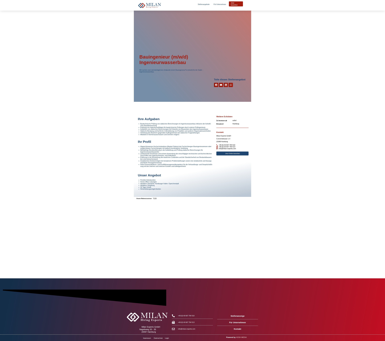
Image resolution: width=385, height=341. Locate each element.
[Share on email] (221, 85)
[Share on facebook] (216, 85)
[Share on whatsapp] (231, 85)
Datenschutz (158, 338)
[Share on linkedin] (226, 85)
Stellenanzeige (238, 316)
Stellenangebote (204, 4)
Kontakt (237, 329)
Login (167, 338)
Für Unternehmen (220, 4)
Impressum (147, 338)
